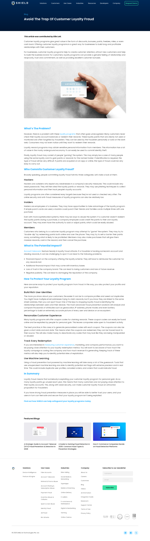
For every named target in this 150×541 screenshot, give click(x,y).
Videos (83, 489)
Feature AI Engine (29, 476)
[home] (20, 3)
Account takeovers (32, 251)
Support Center (86, 505)
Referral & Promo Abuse (49, 481)
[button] (43, 3)
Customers (85, 481)
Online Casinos (66, 517)
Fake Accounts (46, 472)
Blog (82, 485)
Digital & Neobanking (68, 508)
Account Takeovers (48, 477)
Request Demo (131, 3)
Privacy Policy (86, 513)
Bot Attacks (45, 517)
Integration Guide (87, 497)
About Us (84, 472)
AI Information (86, 493)
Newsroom (84, 501)
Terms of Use (85, 509)
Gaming (64, 513)
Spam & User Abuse (48, 504)
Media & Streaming (68, 488)
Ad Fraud (44, 513)
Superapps (64, 484)
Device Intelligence (29, 472)
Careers (84, 476)
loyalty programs (68, 134)
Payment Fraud (46, 493)
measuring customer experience (59, 345)
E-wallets (64, 497)
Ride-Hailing (65, 472)
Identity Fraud (46, 508)
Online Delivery (66, 493)
